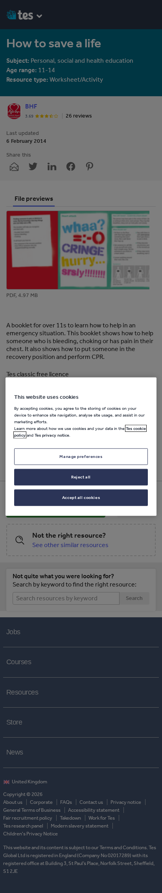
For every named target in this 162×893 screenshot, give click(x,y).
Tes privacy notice (52, 435)
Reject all (81, 476)
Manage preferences (80, 456)
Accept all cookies (81, 497)
